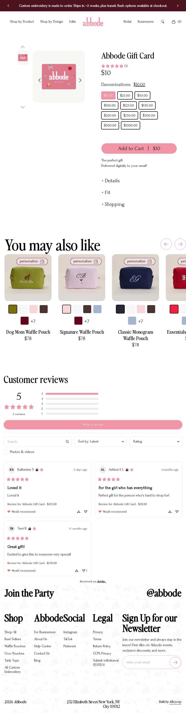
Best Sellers (13, 639)
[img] (37, 469)
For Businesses (45, 632)
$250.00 (129, 115)
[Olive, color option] (12, 309)
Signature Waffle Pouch (82, 331)
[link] (114, 66)
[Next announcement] (177, 5)
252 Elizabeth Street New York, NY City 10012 (93, 704)
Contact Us (42, 653)
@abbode (164, 592)
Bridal (127, 21)
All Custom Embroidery (13, 669)
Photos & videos (22, 452)
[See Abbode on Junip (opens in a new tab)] (101, 582)
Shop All (10, 632)
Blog (37, 660)
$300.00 (149, 115)
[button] (22, 47)
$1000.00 (130, 125)
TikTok (68, 639)
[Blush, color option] (33, 309)
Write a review (93, 424)
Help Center (42, 646)
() (179, 21)
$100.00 (110, 105)
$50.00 (142, 95)
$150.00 (147, 105)
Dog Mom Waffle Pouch (28, 331)
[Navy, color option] (120, 309)
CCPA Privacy (102, 653)
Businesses (146, 21)
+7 (33, 321)
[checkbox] (37, 452)
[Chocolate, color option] (43, 309)
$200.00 (110, 115)
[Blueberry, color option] (97, 309)
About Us (40, 639)
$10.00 (108, 95)
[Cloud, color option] (23, 309)
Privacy (98, 632)
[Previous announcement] (8, 5)
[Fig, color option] (24, 320)
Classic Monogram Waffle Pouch (135, 334)
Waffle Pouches (15, 646)
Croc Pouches (14, 653)
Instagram (70, 632)
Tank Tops (12, 660)
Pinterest (70, 646)
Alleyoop (175, 701)
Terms (97, 639)
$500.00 (110, 125)
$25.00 (125, 95)
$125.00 (128, 105)
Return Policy (102, 646)
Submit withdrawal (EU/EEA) (106, 662)
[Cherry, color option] (174, 309)
